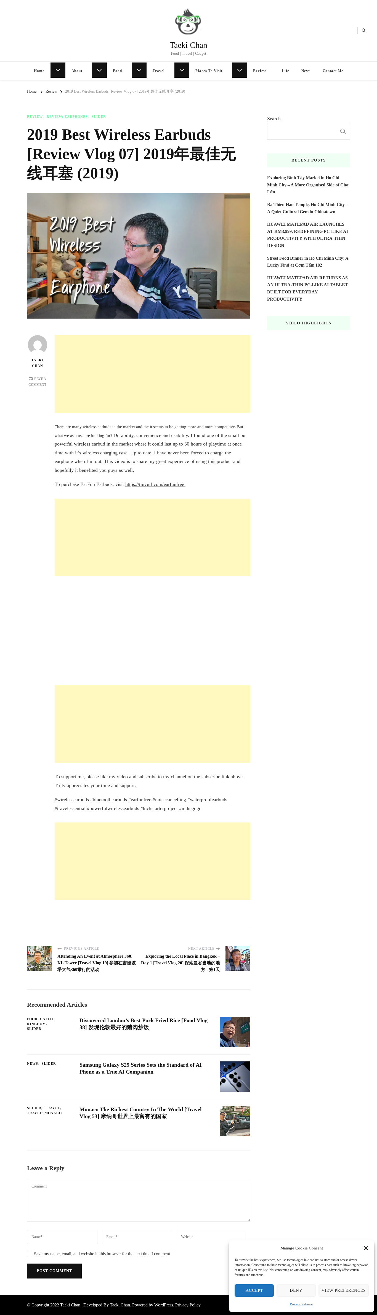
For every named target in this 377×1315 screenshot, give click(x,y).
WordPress (163, 1305)
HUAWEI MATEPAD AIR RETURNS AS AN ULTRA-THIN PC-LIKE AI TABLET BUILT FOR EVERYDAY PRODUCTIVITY (307, 288)
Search (274, 118)
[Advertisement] (152, 374)
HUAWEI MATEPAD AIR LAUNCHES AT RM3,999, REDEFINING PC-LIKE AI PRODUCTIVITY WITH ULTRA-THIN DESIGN (307, 235)
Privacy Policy (188, 1305)
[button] (366, 1248)
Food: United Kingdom (41, 1021)
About (76, 71)
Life (285, 71)
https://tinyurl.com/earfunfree (155, 484)
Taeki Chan (188, 45)
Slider (99, 117)
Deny (296, 1290)
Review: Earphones (67, 117)
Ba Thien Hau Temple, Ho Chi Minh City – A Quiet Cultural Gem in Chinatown (307, 208)
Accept (254, 1290)
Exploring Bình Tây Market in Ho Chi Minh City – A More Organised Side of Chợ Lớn (308, 184)
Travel (159, 71)
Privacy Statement (302, 1304)
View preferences (344, 1290)
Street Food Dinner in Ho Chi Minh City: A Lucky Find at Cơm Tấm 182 (307, 262)
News (305, 71)
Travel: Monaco (44, 1113)
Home (39, 71)
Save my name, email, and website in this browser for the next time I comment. (102, 1253)
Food (117, 71)
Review (259, 71)
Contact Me (333, 71)
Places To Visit (208, 71)
